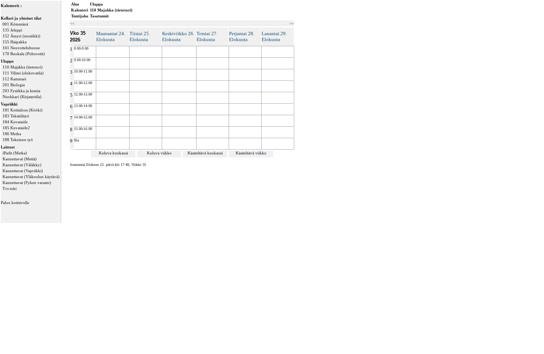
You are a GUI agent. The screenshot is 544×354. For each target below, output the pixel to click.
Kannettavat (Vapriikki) (23, 170)
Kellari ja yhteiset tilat (21, 18)
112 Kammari (14, 79)
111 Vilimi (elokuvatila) (23, 73)
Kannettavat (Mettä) (20, 159)
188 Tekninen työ (18, 139)
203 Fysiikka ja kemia (21, 90)
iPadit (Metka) (15, 153)
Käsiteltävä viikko (251, 153)
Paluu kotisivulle (15, 202)
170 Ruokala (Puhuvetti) (24, 53)
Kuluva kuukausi (113, 153)
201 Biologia (14, 85)
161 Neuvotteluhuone (21, 48)
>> (291, 23)
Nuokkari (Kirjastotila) (22, 96)
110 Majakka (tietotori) (23, 67)
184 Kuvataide (15, 122)
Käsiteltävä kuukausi (205, 153)
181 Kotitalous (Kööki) (23, 110)
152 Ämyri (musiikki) (21, 36)
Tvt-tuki (10, 188)
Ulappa (7, 61)
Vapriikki (9, 104)
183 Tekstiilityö (16, 116)
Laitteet (8, 147)
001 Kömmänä (15, 24)
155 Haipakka (15, 42)
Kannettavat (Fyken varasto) (27, 182)
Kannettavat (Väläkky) (22, 165)
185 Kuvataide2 (16, 128)
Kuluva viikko (159, 153)
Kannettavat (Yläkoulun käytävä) (31, 176)
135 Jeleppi (12, 30)
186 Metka (12, 133)
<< (72, 23)
